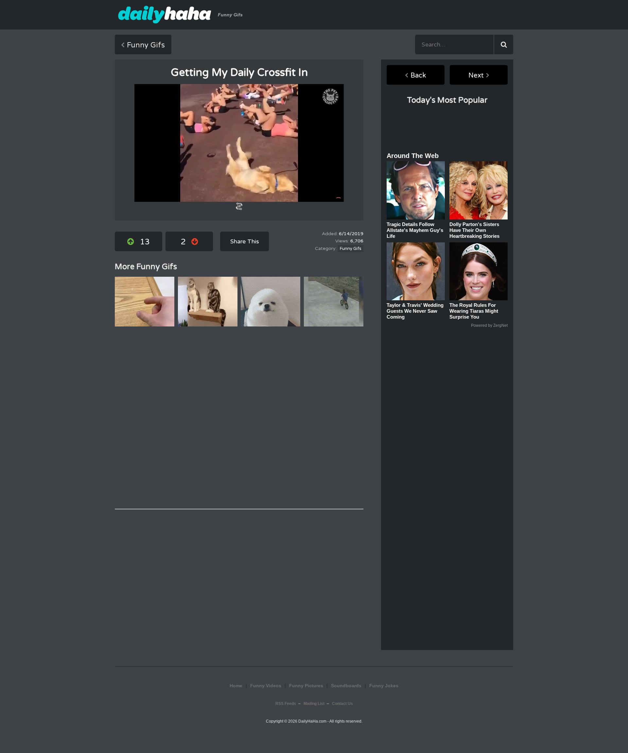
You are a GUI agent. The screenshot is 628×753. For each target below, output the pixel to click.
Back (418, 75)
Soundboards (346, 685)
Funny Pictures (306, 685)
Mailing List (314, 703)
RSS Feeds (285, 703)
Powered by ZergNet (489, 325)
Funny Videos (265, 685)
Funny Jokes (314, 653)
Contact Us (342, 703)
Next (476, 75)
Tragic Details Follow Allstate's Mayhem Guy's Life (415, 230)
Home (236, 685)
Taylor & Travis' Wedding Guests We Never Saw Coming (415, 311)
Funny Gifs (146, 45)
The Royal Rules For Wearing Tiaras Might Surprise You (473, 311)
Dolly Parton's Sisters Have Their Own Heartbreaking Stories (474, 230)
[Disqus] (239, 417)
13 (145, 242)
